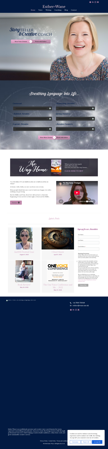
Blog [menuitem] (66, 10)
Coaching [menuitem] (57, 10)
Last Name (80, 240)
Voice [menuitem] (40, 10)
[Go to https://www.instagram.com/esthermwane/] (95, 2)
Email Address (82, 246)
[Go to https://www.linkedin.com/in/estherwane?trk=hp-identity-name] (93, 2)
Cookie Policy (52, 441)
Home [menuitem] (33, 10)
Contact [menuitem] (74, 10)
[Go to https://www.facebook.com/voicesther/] (90, 2)
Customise (75, 442)
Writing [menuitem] (48, 10)
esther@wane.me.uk (81, 306)
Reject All (86, 442)
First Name (80, 234)
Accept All (97, 442)
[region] (86, 438)
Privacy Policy (44, 441)
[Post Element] (24, 243)
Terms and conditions (62, 441)
